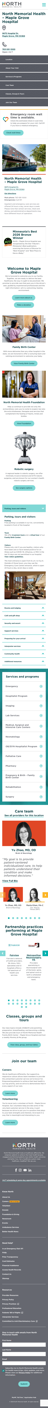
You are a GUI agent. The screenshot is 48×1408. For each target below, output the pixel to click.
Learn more (10, 1093)
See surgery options (24, 488)
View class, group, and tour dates (24, 1045)
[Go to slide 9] (8, 1003)
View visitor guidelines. (13, 557)
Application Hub (30, 1397)
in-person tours (18, 535)
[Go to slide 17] (21, 1007)
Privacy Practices (14, 1304)
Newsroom (6, 1219)
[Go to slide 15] (35, 1003)
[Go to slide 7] (35, 918)
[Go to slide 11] (17, 1003)
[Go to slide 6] (30, 918)
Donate (5, 1210)
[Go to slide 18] (26, 1007)
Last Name (6, 1350)
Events (5, 1223)
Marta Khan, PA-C (34, 905)
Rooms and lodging (12, 608)
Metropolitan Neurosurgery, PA (33, 957)
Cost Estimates (8, 1261)
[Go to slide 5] (26, 918)
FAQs (4, 1253)
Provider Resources (10, 1295)
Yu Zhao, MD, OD (23, 850)
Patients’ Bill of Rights (16, 1313)
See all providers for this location (24, 815)
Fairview (14, 955)
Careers (5, 1201)
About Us (6, 1197)
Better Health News (10, 1231)
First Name (6, 1340)
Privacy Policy (8, 1300)
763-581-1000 (8, 49)
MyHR (14, 1397)
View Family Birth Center (24, 363)
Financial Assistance (10, 1265)
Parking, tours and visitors (15, 508)
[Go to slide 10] (13, 1003)
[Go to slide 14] (30, 1003)
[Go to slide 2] (13, 918)
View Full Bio (10, 881)
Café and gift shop (12, 616)
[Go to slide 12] (21, 1003)
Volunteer (6, 1206)
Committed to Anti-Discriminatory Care (23, 1321)
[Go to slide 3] (17, 918)
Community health (12, 654)
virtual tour (35, 535)
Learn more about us (23, 298)
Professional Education (11, 1308)
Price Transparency (10, 1257)
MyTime (20, 1397)
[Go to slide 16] (39, 1003)
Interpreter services (12, 646)
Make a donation (24, 305)
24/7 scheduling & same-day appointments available (24, 1180)
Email (4, 1359)
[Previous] (2, 895)
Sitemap (5, 1278)
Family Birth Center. (12, 537)
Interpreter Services (10, 1317)
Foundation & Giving (10, 1214)
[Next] (45, 895)
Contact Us (6, 1274)
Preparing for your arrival (14, 638)
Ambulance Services (10, 1227)
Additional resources (13, 661)
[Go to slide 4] (21, 918)
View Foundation (24, 423)
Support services (11, 631)
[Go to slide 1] (8, 918)
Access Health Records (11, 1270)
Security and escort (12, 623)
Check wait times (15, 134)
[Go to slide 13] (26, 1003)
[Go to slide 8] (39, 918)
